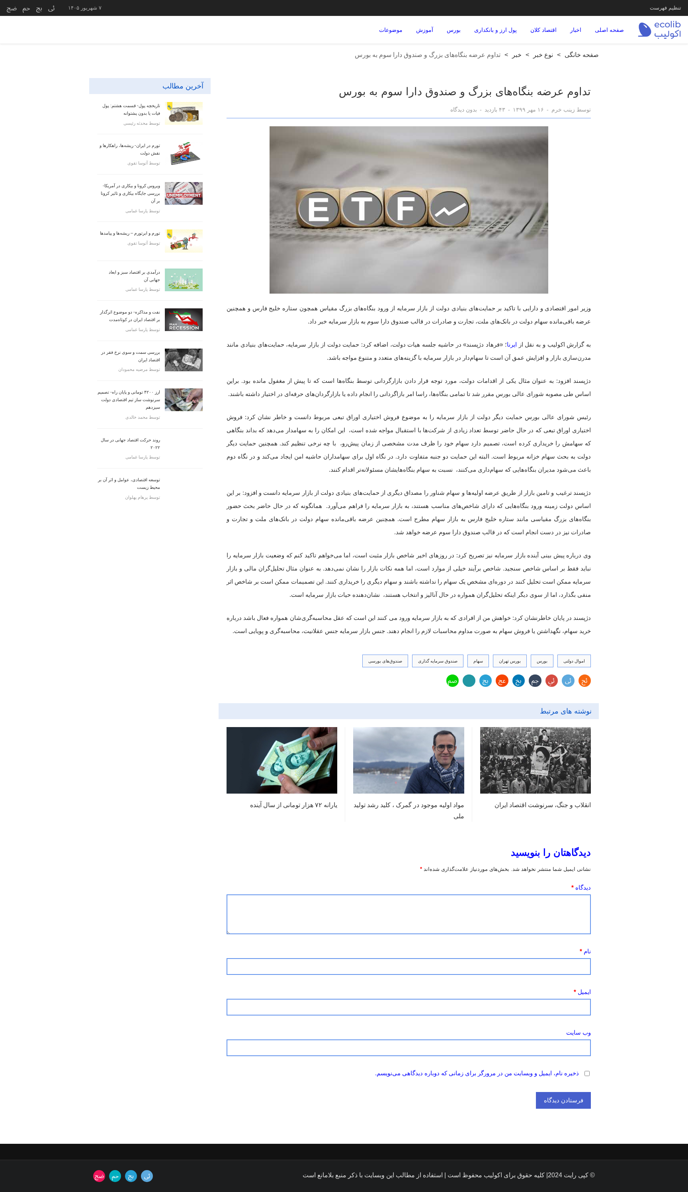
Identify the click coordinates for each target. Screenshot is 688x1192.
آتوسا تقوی (137, 163)
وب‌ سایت (578, 1032)
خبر (517, 54)
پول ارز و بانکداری (495, 30)
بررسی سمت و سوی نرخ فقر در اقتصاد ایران (130, 356)
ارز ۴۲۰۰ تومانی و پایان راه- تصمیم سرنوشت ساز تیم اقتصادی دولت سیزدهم (129, 400)
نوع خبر (543, 54)
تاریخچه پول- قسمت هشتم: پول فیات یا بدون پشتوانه (131, 109)
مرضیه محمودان (133, 369)
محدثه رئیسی (135, 123)
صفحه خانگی (582, 54)
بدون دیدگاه (463, 109)
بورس (454, 30)
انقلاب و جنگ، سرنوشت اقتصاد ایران (542, 805)
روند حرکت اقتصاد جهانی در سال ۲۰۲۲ (130, 443)
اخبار (575, 30)
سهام (478, 661)
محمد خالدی (136, 417)
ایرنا (512, 344)
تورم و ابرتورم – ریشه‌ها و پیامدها (130, 233)
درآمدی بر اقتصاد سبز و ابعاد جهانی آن (134, 276)
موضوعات (391, 30)
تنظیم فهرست (665, 8)
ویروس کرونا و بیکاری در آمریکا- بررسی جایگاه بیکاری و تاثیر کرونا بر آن (130, 193)
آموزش (424, 30)
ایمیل (582, 991)
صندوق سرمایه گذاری (437, 661)
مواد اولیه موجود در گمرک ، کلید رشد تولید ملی (409, 811)
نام (585, 951)
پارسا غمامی (136, 210)
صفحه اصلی (609, 30)
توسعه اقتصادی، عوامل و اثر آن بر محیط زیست (129, 483)
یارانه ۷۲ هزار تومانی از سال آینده (293, 805)
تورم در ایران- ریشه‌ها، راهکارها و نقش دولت (130, 149)
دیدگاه (581, 887)
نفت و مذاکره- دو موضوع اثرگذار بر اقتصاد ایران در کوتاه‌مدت (130, 316)
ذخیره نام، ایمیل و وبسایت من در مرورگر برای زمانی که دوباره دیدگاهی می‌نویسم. (477, 1073)
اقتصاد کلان (543, 30)
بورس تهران (510, 661)
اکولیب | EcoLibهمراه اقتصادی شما (659, 30)
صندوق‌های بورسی (385, 661)
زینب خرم (563, 109)
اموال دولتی (574, 661)
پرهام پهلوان (136, 497)
